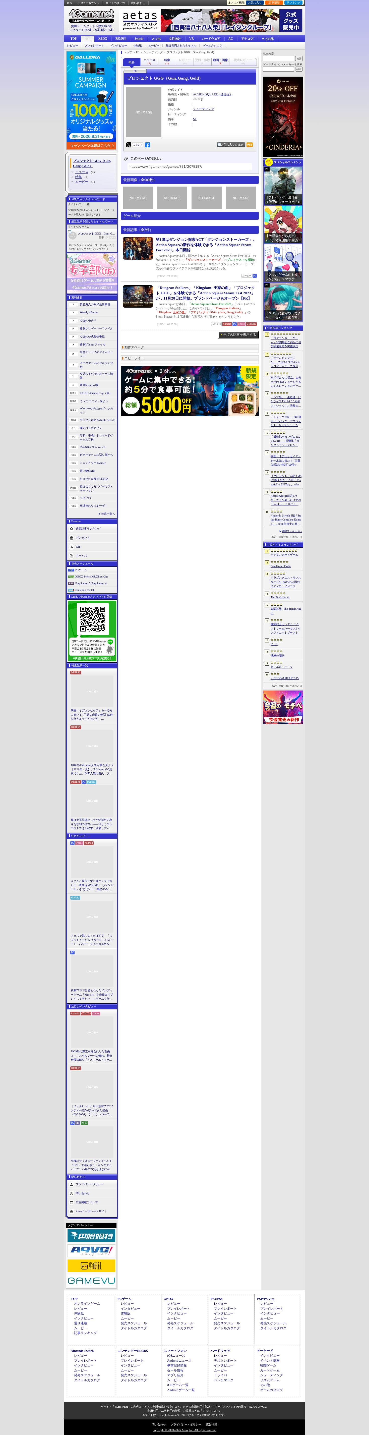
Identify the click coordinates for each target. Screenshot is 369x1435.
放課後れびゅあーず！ (93, 505)
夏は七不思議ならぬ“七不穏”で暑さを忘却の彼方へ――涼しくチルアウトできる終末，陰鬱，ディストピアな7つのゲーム (91, 824)
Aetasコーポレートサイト (91, 1211)
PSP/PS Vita (265, 1299)
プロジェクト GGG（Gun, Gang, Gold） (97, 233)
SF (195, 119)
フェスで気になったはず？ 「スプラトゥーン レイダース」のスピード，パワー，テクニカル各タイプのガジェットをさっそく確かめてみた (92, 940)
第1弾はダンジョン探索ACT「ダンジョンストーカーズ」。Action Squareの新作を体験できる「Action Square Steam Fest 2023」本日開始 (206, 245)
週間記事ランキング (88, 528)
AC (230, 38)
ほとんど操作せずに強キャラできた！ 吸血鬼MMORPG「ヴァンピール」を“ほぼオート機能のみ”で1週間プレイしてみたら (92, 885)
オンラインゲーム (87, 1303)
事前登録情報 (177, 1365)
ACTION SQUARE (205, 94)
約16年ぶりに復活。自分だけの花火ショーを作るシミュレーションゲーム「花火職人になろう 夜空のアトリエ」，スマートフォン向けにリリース (286, 382)
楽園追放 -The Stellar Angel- (286, 610)
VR (191, 38)
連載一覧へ (108, 513)
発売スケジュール (134, 1323)
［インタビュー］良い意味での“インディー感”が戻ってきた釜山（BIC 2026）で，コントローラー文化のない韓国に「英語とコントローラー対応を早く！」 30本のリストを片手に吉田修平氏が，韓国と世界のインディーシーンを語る (92, 1111)
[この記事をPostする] (128, 144)
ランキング (293, 2)
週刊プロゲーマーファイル (96, 328)
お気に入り (255, 2)
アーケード (265, 1351)
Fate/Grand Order (281, 566)
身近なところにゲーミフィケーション (96, 488)
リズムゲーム (270, 1380)
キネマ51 (85, 497)
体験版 (138, 45)
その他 (265, 1385)
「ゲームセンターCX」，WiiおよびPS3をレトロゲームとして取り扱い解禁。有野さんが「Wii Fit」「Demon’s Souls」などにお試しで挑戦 (286, 362)
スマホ (156, 38)
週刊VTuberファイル (92, 344)
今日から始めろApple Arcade (97, 419)
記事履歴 (274, 2)
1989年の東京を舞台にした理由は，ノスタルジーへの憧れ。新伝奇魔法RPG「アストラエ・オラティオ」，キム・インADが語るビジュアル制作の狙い (92, 1056)
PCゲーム (81, 569)
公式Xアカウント (88, 3)
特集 (78, 177)
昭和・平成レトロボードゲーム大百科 (96, 437)
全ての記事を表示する (239, 334)
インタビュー (118, 45)
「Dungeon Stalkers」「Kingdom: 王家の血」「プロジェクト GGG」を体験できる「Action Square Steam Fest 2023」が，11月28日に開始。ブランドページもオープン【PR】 (205, 293)
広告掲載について (87, 1201)
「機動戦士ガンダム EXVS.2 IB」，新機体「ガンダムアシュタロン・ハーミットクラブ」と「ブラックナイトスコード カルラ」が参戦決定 (286, 441)
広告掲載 (211, 1424)
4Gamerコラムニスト (93, 446)
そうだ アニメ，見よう (94, 401)
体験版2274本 (104, 30)
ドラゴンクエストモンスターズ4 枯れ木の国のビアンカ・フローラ (286, 581)
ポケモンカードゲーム (284, 554)
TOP (74, 38)
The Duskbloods (280, 597)
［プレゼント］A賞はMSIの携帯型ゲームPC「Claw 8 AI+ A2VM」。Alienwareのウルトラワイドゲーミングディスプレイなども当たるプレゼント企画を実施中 (286, 481)
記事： (103, 237)
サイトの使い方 (115, 3)
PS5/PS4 (120, 38)
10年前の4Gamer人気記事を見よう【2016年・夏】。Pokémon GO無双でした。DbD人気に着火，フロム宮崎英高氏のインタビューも (92, 770)
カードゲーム (270, 1370)
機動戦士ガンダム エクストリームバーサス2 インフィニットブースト (285, 628)
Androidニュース (179, 1360)
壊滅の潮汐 (277, 655)
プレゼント (83, 537)
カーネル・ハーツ (282, 666)
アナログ (247, 38)
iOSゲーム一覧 (178, 1385)
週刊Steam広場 (89, 384)
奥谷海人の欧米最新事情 (95, 304)
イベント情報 (270, 1360)
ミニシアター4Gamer (93, 462)
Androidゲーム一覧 (181, 1390)
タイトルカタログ (134, 1328)
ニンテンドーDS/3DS (132, 1351)
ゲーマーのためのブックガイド (96, 410)
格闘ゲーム (268, 1365)
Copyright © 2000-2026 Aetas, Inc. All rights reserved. (184, 1429)
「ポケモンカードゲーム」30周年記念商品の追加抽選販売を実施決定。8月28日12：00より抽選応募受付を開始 (286, 342)
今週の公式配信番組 (92, 336)
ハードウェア (211, 38)
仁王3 (274, 644)
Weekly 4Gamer (89, 312)
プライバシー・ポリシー (186, 1424)
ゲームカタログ (212, 45)
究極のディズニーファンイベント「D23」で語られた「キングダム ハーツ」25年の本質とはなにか (91, 1165)
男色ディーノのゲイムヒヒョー (96, 354)
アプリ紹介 (175, 1375)
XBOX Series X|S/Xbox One (91, 576)
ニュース (81, 172)
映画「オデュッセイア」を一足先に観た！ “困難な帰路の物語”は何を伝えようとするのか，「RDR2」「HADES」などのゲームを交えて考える (92, 715)
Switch (139, 38)
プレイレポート (94, 45)
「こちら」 (207, 1410)
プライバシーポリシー (89, 1183)
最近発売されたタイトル (181, 45)
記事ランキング (85, 1333)
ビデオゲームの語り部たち (96, 454)
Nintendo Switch (85, 589)
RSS (69, 3)
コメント (137, 144)
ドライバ (81, 555)
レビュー (72, 45)
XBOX (102, 38)
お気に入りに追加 (232, 144)
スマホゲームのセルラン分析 (96, 365)
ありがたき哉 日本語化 (94, 478)
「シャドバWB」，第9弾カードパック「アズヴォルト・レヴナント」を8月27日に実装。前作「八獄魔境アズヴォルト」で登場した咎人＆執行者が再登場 (286, 421)
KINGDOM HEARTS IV (285, 678)
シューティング (203, 109)
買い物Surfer (87, 470)
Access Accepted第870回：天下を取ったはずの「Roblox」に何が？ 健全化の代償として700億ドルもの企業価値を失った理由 (286, 500)
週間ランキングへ (292, 531)
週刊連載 (80, 1323)
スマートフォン (175, 1351)
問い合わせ (138, 3)
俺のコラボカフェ (91, 427)
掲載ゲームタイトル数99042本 (91, 26)
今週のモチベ (88, 320)
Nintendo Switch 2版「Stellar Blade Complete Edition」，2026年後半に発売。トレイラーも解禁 (286, 520)
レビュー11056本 (81, 30)
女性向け (175, 38)
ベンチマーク (223, 1380)
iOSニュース (176, 1355)
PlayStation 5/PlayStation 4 (91, 583)
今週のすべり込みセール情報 (96, 375)
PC (88, 39)
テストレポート (225, 1360)
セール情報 (175, 1370)
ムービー (153, 45)
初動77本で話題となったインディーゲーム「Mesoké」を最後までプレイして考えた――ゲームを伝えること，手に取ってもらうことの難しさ (92, 995)
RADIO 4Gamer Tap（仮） (96, 392)
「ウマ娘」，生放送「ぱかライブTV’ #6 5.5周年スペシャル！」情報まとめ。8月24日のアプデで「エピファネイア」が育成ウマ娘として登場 (286, 402)
